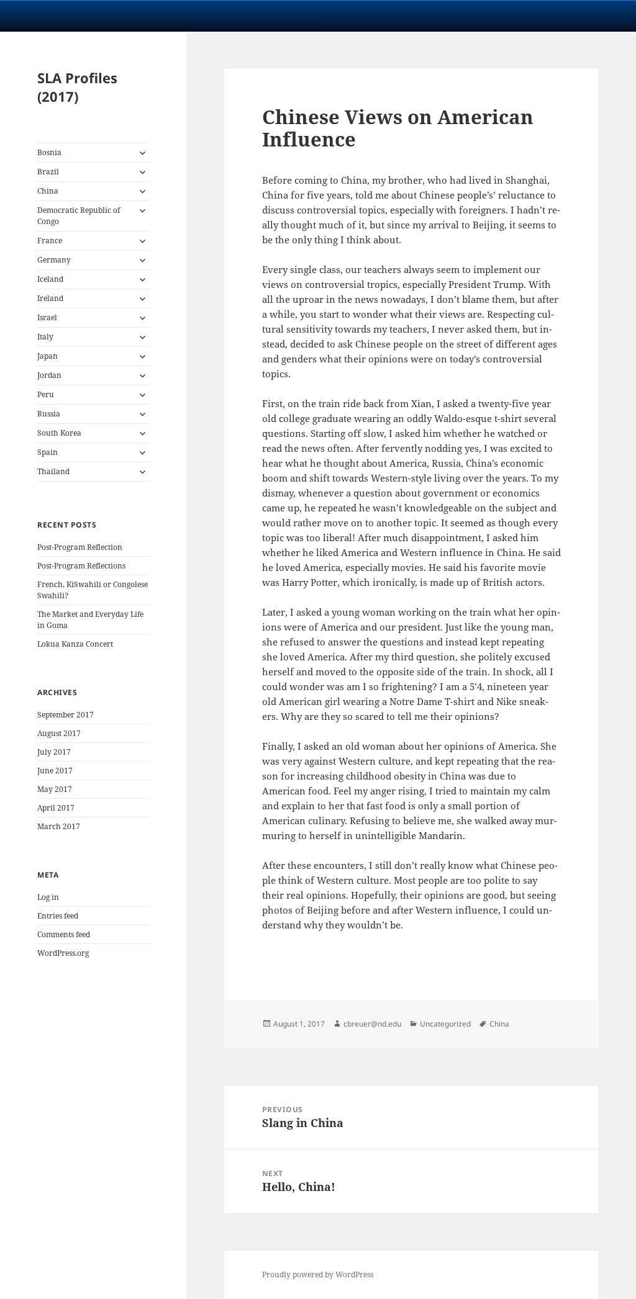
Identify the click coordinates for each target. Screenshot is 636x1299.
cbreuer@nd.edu (372, 1023)
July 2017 (54, 752)
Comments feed (63, 934)
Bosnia (49, 152)
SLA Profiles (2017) (77, 87)
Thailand (53, 471)
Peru (45, 394)
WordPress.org (63, 953)
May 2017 (54, 789)
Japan (47, 356)
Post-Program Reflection (79, 547)
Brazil (48, 171)
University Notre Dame (113, 15)
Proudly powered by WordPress (317, 1274)
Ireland (50, 298)
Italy (45, 336)
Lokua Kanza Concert (75, 644)
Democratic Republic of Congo (78, 216)
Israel (47, 317)
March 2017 (58, 826)
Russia (48, 413)
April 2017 (56, 807)
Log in (48, 897)
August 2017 (59, 733)
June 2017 (55, 770)
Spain (47, 452)
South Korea (59, 433)
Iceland (50, 279)
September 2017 (65, 714)
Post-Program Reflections (81, 565)
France (49, 240)
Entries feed (57, 915)
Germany (54, 259)
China (47, 191)
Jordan (49, 375)
